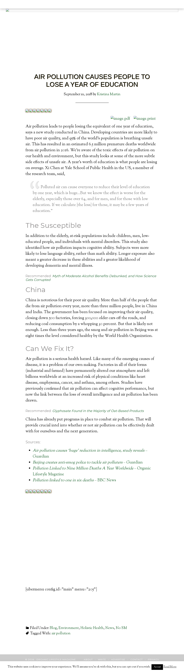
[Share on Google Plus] (34, 111)
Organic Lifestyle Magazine (24, 4)
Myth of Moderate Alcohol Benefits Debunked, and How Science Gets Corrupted (91, 278)
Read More (170, 667)
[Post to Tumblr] (42, 111)
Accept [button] (157, 667)
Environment (69, 628)
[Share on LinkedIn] (38, 111)
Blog (53, 628)
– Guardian (88, 462)
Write (102, 659)
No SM (121, 628)
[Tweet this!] (30, 111)
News (109, 628)
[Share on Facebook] (27, 111)
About (88, 659)
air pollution (61, 633)
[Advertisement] (92, 547)
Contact (136, 659)
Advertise (118, 659)
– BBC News (74, 480)
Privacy (153, 659)
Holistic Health (92, 628)
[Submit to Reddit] (49, 111)
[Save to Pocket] (45, 111)
